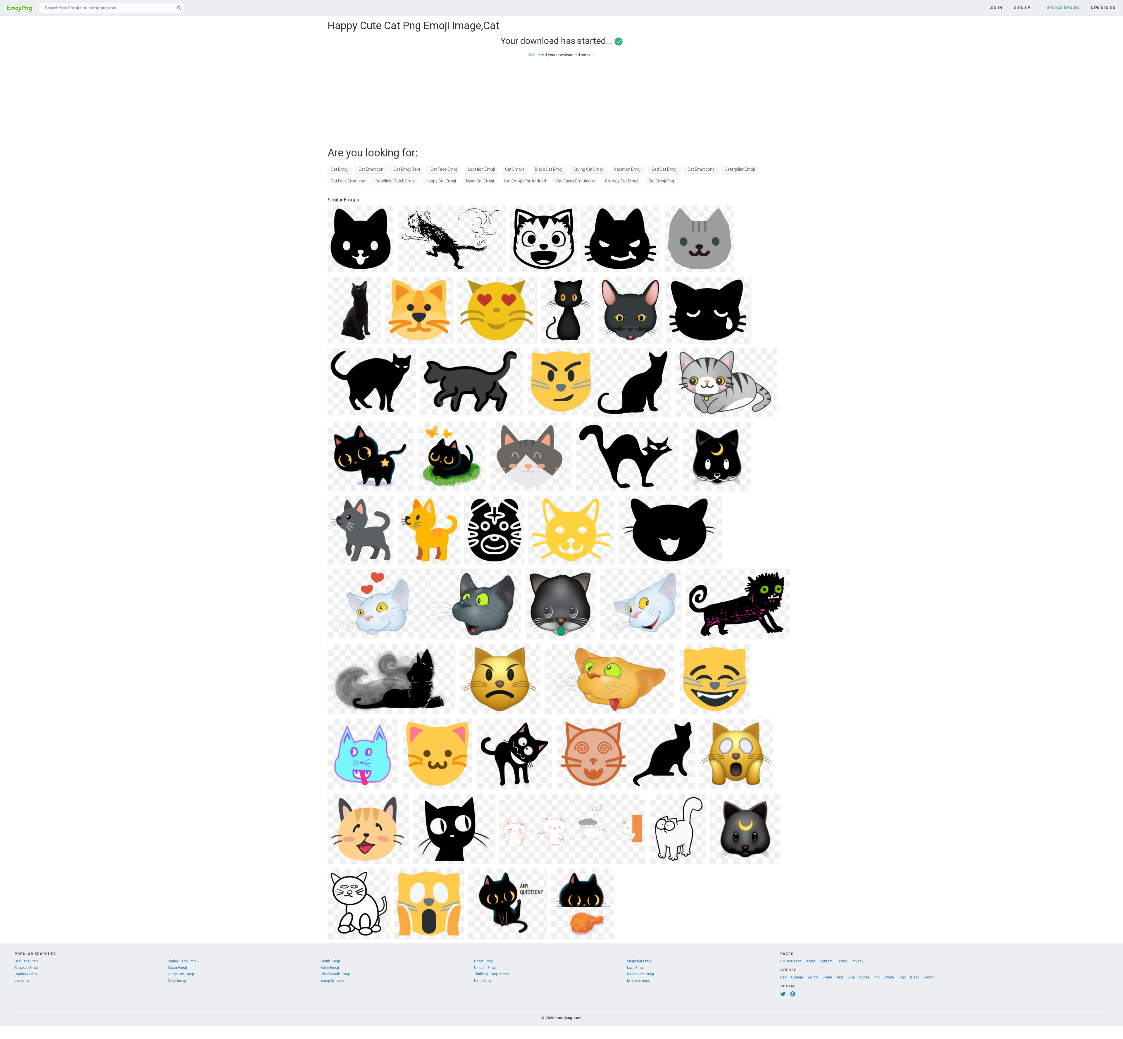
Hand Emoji (483, 980)
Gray (902, 977)
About (810, 961)
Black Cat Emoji (549, 169)
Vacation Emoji (627, 169)
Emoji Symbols (333, 980)
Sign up (1022, 8)
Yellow (812, 977)
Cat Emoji (339, 169)
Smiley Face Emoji (182, 961)
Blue (851, 977)
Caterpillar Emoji (740, 169)
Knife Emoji (330, 968)
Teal (839, 977)
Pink (877, 977)
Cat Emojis (515, 169)
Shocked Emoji (27, 968)
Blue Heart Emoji (640, 974)
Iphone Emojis (638, 980)
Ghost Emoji (484, 961)
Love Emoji (636, 968)
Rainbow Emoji (26, 974)
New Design (1103, 8)
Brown (929, 977)
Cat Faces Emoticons (575, 181)
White (889, 977)
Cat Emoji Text (407, 169)
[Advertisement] (503, 100)
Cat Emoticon (371, 169)
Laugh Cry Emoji (181, 974)
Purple (864, 977)
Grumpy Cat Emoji (621, 181)
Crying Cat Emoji (588, 169)
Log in (995, 8)
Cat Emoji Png (661, 181)
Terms (842, 961)
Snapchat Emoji (639, 961)
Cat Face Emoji (444, 169)
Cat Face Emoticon (348, 181)
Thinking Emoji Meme (491, 974)
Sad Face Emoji (27, 961)
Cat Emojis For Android (525, 181)
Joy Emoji (22, 980)
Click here (536, 55)
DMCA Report (791, 961)
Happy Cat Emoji (441, 181)
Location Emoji (481, 169)
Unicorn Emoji (485, 968)
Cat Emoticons (701, 169)
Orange (797, 977)
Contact (826, 961)
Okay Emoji (177, 980)
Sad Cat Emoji (664, 169)
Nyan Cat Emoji (480, 181)
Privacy (857, 961)
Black (914, 977)
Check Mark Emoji (335, 974)
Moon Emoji (177, 968)
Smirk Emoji (330, 961)
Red (783, 977)
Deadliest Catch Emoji (396, 181)
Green (827, 977)
